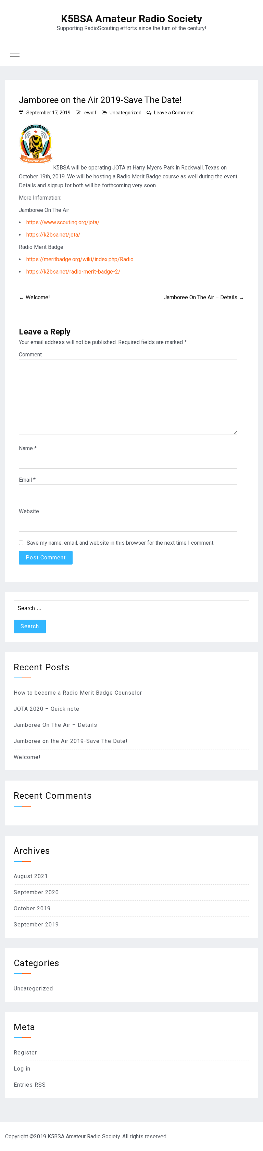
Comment (30, 354)
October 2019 (32, 908)
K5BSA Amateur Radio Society (131, 19)
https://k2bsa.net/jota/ (53, 234)
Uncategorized (125, 112)
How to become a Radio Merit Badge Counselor (78, 693)
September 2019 (36, 924)
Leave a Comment (174, 112)
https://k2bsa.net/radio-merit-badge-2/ (73, 271)
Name (28, 448)
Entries (30, 1085)
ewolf (90, 112)
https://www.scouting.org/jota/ (63, 222)
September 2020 (36, 892)
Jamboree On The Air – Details (55, 725)
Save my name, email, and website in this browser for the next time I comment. (120, 543)
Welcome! (27, 757)
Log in (22, 1068)
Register (25, 1052)
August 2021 (31, 876)
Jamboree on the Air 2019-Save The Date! (71, 741)
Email (27, 480)
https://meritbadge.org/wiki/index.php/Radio (80, 259)
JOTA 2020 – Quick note (46, 709)
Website (29, 511)
